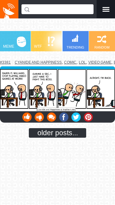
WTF (38, 46)
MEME (8, 46)
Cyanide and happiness (38, 62)
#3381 (5, 62)
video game (99, 62)
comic (70, 62)
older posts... (57, 133)
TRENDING (75, 47)
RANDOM (101, 47)
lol (82, 62)
